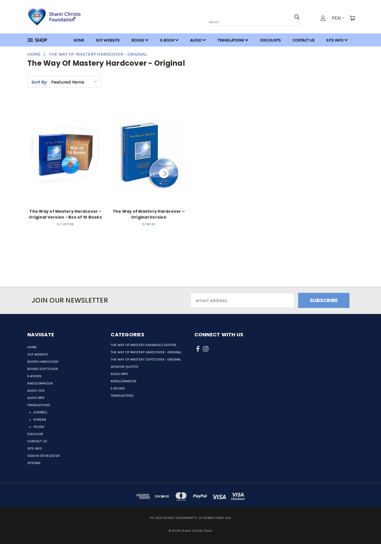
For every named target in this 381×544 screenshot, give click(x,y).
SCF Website (108, 40)
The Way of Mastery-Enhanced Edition (143, 345)
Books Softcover (42, 369)
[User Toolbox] (323, 18)
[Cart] (352, 18)
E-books (34, 376)
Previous (364, 522)
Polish (38, 427)
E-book (167, 40)
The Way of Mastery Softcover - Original (146, 359)
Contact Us (304, 40)
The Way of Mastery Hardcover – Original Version (149, 214)
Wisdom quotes (124, 367)
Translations (231, 40)
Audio (196, 40)
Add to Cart (65, 153)
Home (32, 347)
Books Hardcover (42, 362)
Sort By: (39, 82)
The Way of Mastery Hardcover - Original (146, 352)
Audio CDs (36, 391)
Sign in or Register (43, 456)
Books (138, 40)
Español (40, 412)
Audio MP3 (35, 398)
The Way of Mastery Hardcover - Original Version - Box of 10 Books (65, 214)
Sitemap (33, 463)
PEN (336, 18)
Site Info (335, 40)
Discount (35, 434)
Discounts (270, 40)
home (78, 40)
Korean (39, 420)
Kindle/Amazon (40, 383)
